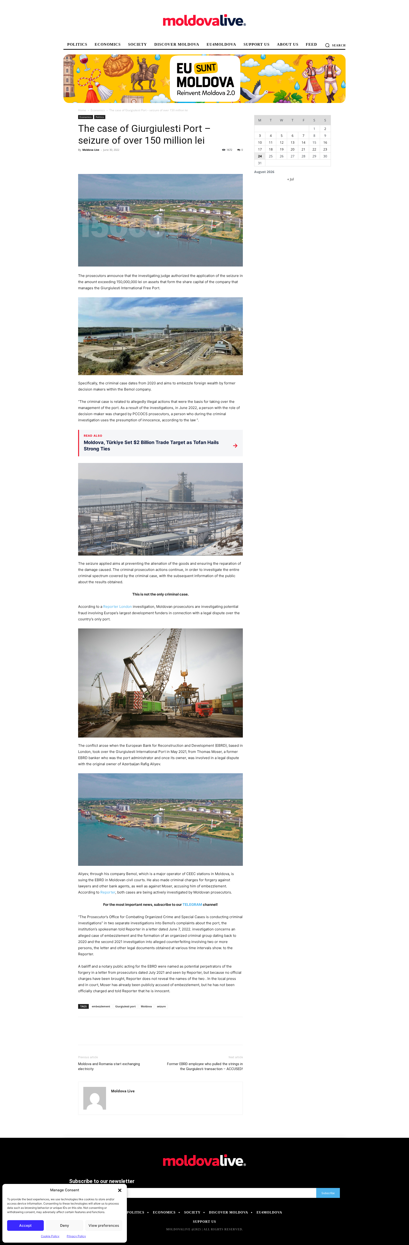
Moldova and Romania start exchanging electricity (109, 1066)
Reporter (107, 892)
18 (271, 149)
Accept (25, 1225)
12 (282, 142)
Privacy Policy (76, 1236)
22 (314, 149)
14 (303, 142)
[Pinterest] (104, 160)
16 (325, 142)
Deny (64, 1225)
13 (292, 142)
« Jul (290, 179)
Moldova (146, 1006)
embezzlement (101, 1006)
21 (303, 149)
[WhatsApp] (115, 160)
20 (292, 149)
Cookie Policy (50, 1236)
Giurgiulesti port (125, 1006)
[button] (119, 1190)
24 (260, 156)
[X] (93, 160)
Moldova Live (90, 149)
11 (271, 142)
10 (260, 142)
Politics (100, 117)
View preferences (104, 1225)
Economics (98, 110)
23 (325, 149)
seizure (161, 1006)
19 (282, 149)
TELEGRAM (192, 904)
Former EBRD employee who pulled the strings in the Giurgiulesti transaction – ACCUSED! (205, 1066)
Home (82, 110)
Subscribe (328, 1193)
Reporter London (117, 606)
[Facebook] (83, 160)
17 (260, 149)
